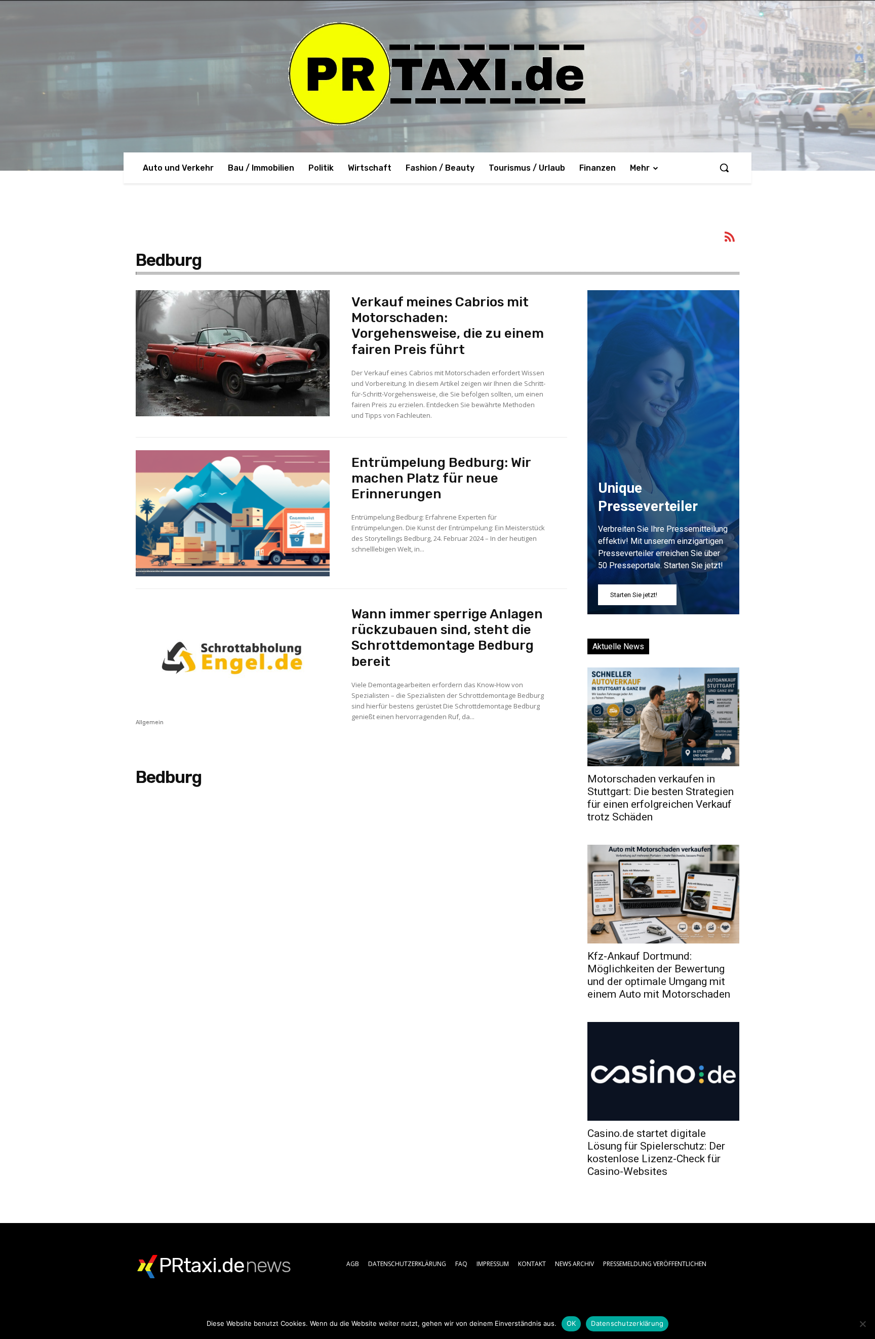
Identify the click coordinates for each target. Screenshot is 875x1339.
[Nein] (862, 1324)
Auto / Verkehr (155, 411)
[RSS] (730, 238)
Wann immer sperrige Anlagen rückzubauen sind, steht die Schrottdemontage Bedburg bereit (447, 637)
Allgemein (150, 571)
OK (571, 1323)
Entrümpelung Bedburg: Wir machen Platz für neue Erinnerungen (441, 478)
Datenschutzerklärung (627, 1323)
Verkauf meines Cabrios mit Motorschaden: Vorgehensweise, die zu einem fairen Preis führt (447, 326)
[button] (724, 167)
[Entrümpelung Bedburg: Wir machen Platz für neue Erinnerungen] (233, 513)
